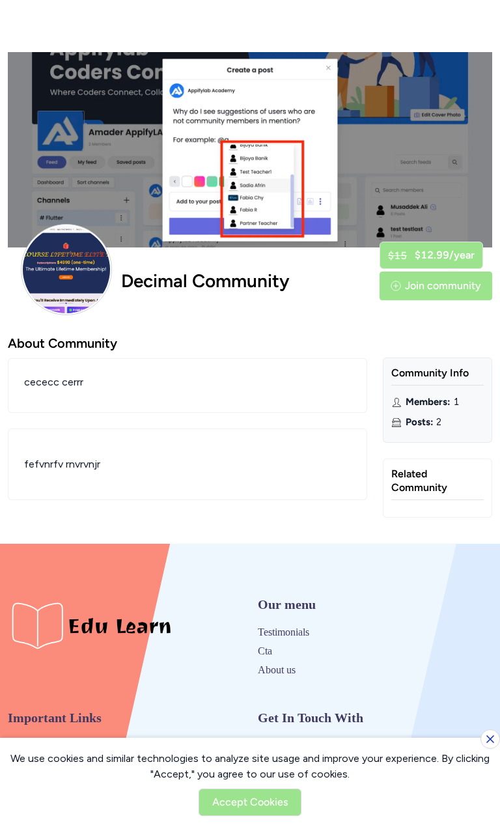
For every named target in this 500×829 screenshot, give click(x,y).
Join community (443, 285)
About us (277, 669)
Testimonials (283, 632)
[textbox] (187, 464)
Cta (265, 650)
